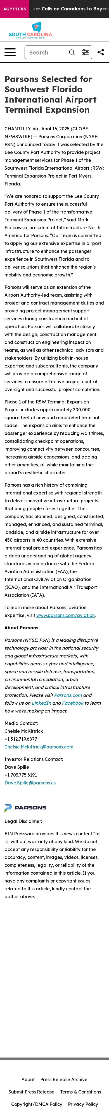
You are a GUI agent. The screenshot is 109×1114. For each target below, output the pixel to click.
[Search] (72, 52)
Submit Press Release (31, 1092)
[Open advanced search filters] (85, 52)
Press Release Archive (63, 1079)
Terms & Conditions (80, 1092)
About (28, 1079)
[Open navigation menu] (10, 52)
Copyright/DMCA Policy (36, 1104)
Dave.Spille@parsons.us (30, 783)
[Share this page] (101, 52)
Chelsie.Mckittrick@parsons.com (38, 747)
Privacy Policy (83, 1104)
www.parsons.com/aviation (65, 615)
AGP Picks (14, 9)
